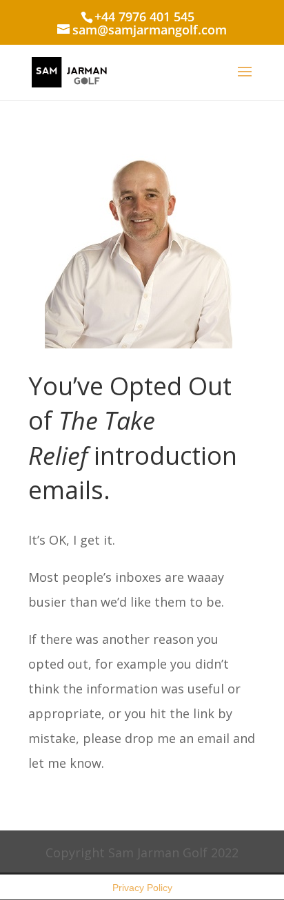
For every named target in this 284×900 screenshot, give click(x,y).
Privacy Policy (142, 887)
